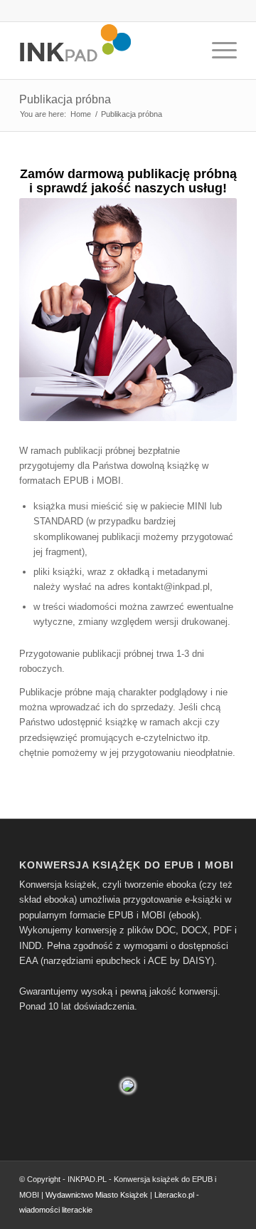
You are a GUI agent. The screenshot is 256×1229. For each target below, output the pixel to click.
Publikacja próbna (65, 99)
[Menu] (217, 50)
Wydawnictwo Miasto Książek (97, 1195)
